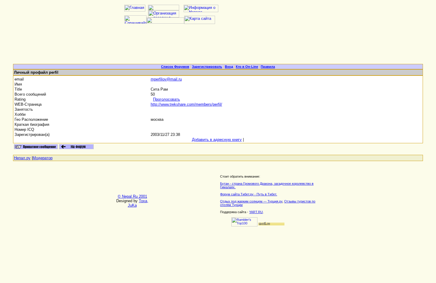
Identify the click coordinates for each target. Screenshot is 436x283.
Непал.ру (22, 158)
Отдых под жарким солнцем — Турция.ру (251, 201)
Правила (268, 66)
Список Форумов (175, 66)
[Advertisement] (218, 46)
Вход (229, 66)
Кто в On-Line (247, 66)
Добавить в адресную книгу (217, 139)
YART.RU (256, 212)
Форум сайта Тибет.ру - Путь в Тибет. (248, 194)
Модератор (42, 158)
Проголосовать (166, 99)
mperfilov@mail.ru (166, 79)
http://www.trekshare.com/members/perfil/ (186, 104)
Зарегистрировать (207, 66)
